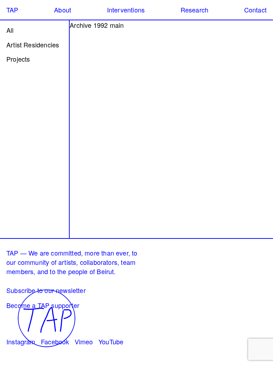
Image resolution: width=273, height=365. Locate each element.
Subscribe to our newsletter (46, 290)
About (62, 9)
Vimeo (84, 341)
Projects (18, 58)
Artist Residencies (32, 44)
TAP (12, 9)
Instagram (21, 341)
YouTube (110, 341)
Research (194, 9)
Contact (255, 9)
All (10, 30)
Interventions (126, 9)
